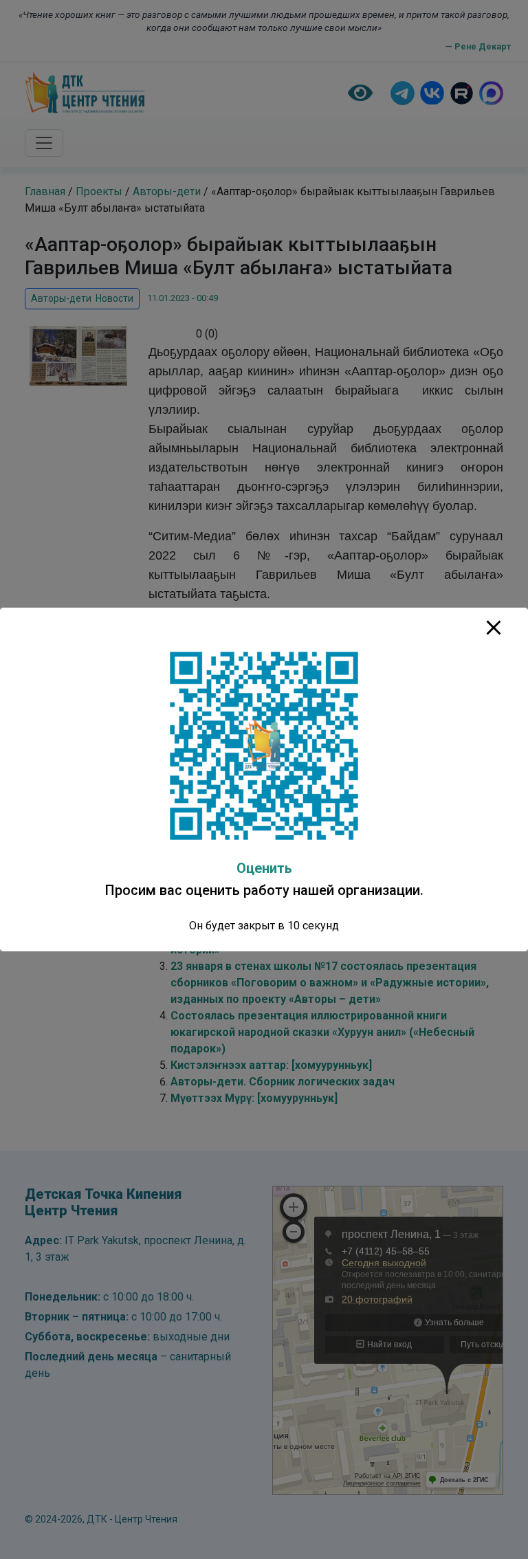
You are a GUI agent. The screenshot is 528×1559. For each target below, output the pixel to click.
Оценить (264, 868)
